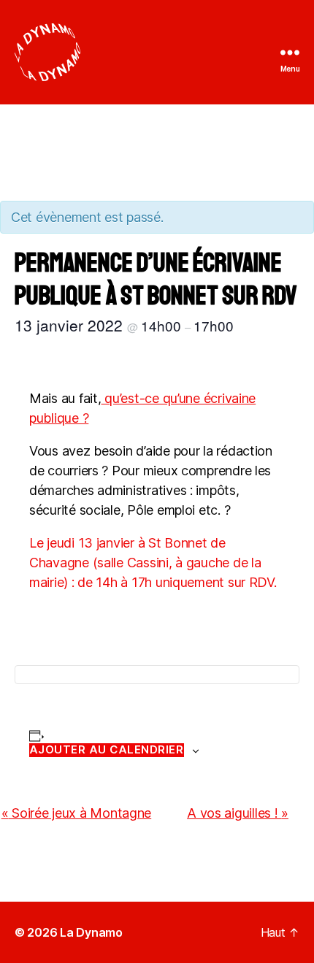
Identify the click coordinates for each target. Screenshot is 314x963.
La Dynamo (91, 932)
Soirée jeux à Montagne (76, 813)
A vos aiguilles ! (237, 813)
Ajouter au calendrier (106, 749)
